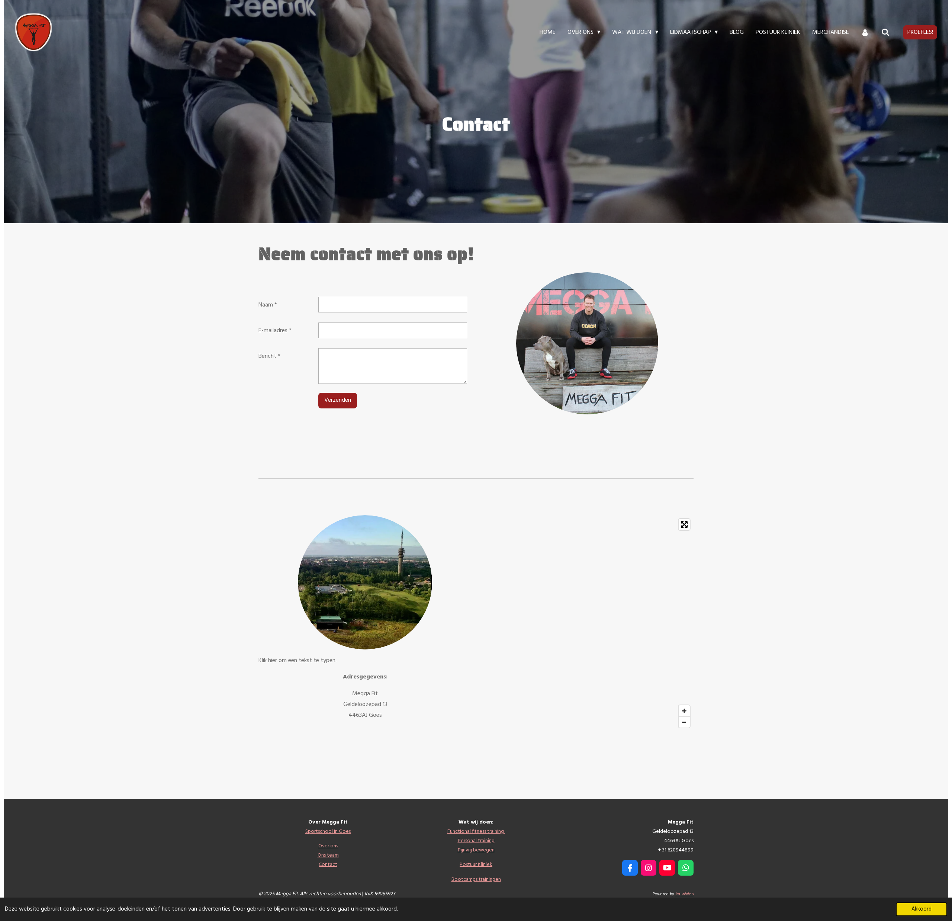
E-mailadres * (275, 331)
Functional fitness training (476, 831)
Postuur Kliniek (476, 864)
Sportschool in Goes (328, 831)
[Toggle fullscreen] (684, 524)
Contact (328, 864)
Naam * (267, 305)
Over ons (328, 846)
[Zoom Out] (684, 722)
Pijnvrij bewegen (476, 850)
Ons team (328, 855)
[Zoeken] (885, 32)
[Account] (865, 32)
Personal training (476, 841)
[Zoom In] (684, 710)
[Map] (587, 623)
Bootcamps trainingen (476, 879)
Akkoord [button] (921, 909)
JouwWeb (684, 894)
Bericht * (269, 356)
